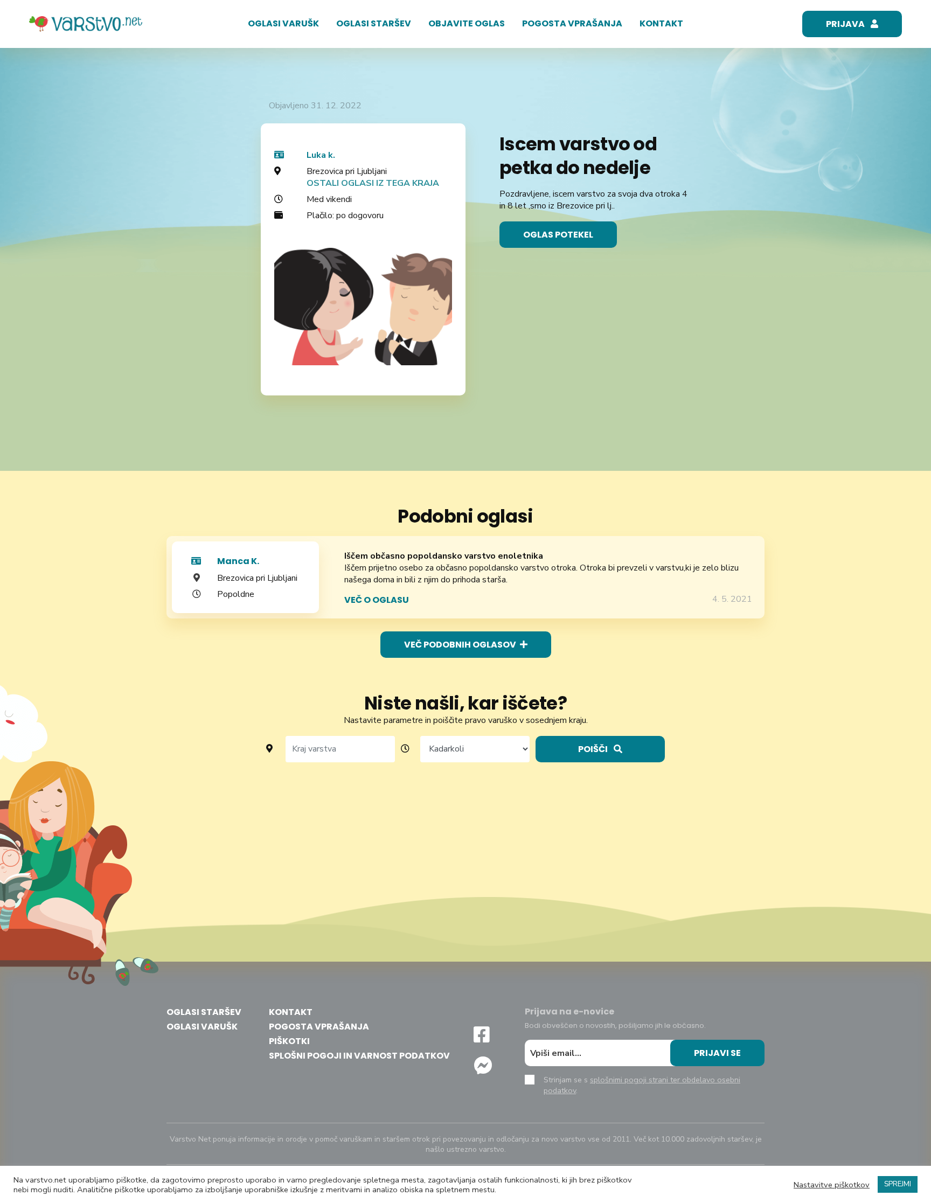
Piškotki (289, 1041)
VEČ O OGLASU (376, 600)
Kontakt (661, 23)
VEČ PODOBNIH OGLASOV (461, 644)
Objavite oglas (466, 23)
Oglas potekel (558, 234)
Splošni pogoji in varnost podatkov (359, 1055)
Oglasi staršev (373, 23)
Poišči (593, 749)
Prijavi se (717, 1053)
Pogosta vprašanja (572, 23)
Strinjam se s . (642, 1085)
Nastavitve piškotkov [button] (832, 1185)
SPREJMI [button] (897, 1184)
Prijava (846, 24)
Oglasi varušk (283, 23)
